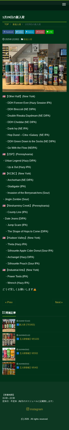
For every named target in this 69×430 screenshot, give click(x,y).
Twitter (20, 32)
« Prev (9, 302)
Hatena (30, 32)
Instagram (36, 409)
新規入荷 (28, 39)
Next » (59, 302)
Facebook (9, 32)
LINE (50, 32)
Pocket (41, 32)
